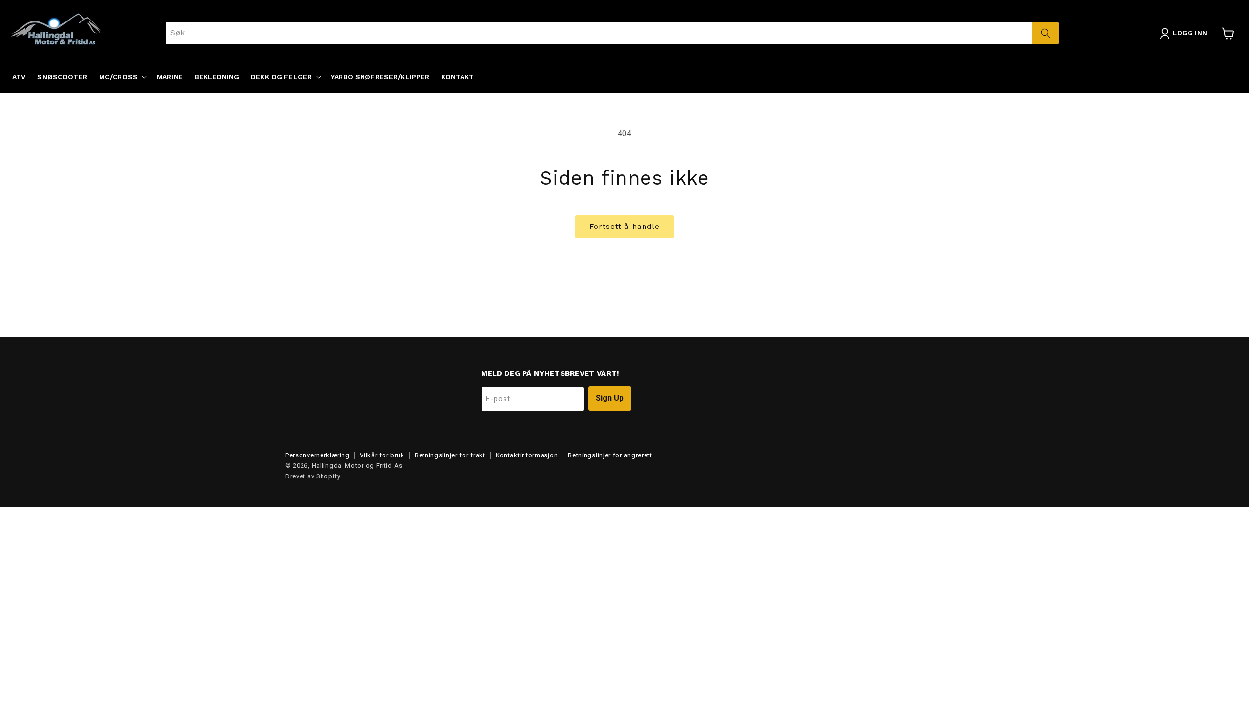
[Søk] (1045, 33)
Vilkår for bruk (382, 455)
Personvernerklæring (317, 455)
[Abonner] (609, 398)
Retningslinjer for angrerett (610, 455)
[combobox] (612, 33)
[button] (122, 76)
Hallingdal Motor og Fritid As (357, 465)
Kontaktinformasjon (527, 455)
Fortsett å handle (624, 226)
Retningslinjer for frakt (450, 455)
